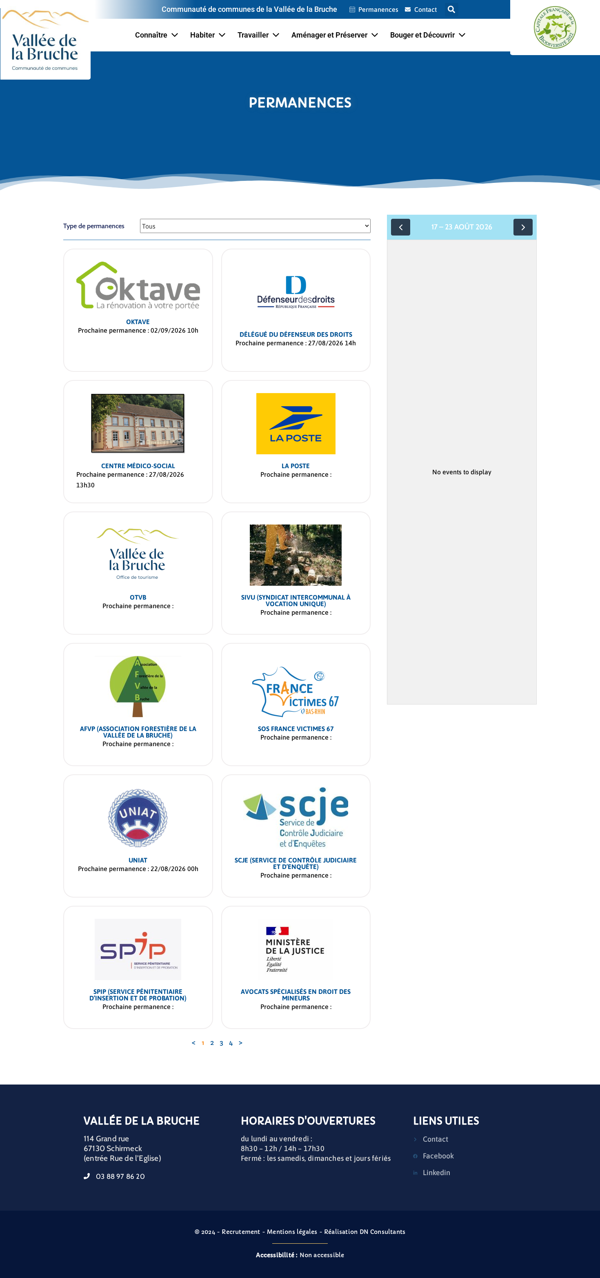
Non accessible (300, 1255)
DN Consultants (383, 1232)
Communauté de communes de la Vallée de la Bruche (249, 9)
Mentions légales (292, 1232)
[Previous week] (400, 227)
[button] (451, 9)
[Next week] (523, 227)
